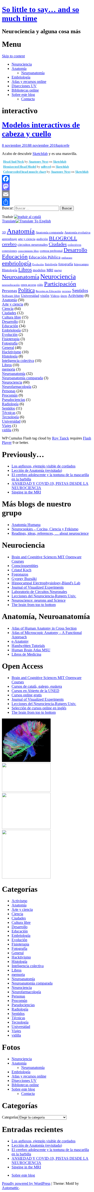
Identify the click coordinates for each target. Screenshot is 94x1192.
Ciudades (58, 244)
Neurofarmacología (16, 387)
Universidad (30, 296)
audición (42, 239)
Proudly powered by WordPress (26, 1183)
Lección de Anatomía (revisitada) (37, 470)
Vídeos (55, 296)
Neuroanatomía (33, 73)
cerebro (9, 244)
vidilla (6, 430)
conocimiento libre (28, 251)
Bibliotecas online (25, 90)
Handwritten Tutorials (28, 646)
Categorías (10, 1117)
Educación (15, 256)
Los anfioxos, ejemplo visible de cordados (43, 466)
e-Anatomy (20, 641)
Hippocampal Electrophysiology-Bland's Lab (46, 583)
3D (4, 232)
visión (44, 296)
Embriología (21, 77)
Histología (9, 270)
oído (40, 284)
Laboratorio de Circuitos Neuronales (39, 592)
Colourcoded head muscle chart (24, 171)
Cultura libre (11, 317)
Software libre (11, 296)
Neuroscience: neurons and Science (39, 600)
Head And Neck (13, 161)
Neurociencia (22, 64)
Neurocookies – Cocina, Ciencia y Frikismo (45, 529)
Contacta (28, 99)
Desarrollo (75, 250)
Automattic (10, 1188)
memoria (8, 369)
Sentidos (80, 290)
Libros (25, 270)
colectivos (74, 244)
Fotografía (10, 343)
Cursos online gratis (27, 695)
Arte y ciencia (12, 304)
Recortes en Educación (48, 291)
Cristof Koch (21, 570)
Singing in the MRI (26, 492)
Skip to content (13, 56)
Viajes (6, 426)
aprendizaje (9, 239)
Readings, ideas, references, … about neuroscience (50, 533)
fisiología (51, 264)
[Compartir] (47, 202)
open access (28, 284)
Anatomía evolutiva (77, 232)
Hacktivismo (11, 352)
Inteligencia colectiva (18, 361)
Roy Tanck (60, 438)
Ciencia (7, 308)
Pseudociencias (13, 400)
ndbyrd (46, 166)
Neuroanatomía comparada (22, 378)
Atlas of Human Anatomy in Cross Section (44, 628)
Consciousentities (25, 566)
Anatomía (19, 69)
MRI (50, 270)
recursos (66, 291)
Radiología (10, 404)
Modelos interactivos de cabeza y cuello (41, 129)
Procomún (10, 395)
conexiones (9, 251)
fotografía (65, 264)
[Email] (47, 194)
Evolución (38, 264)
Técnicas (8, 413)
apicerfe (63, 145)
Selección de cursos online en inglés (39, 708)
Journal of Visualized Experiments (38, 587)
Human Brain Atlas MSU (31, 650)
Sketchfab (40, 154)
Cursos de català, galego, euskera (37, 686)
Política (26, 290)
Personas (9, 290)
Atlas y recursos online (29, 82)
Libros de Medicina (26, 654)
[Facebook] (47, 179)
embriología (16, 263)
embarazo (66, 257)
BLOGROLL (63, 238)
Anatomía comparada (49, 232)
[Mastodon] (47, 186)
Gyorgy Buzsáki (24, 579)
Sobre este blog (23, 95)
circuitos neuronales (33, 244)
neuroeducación (11, 285)
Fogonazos (20, 574)
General (8, 348)
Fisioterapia (11, 339)
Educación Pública (44, 257)
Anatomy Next (38, 161)
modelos (39, 270)
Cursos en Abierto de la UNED (35, 691)
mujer (58, 270)
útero (63, 296)
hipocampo (81, 264)
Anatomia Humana (26, 525)
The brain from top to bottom (34, 605)
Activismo (76, 295)
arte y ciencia (26, 239)
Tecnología (10, 417)
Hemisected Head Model (19, 166)
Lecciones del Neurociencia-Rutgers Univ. (44, 596)
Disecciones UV (24, 86)
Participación (60, 283)
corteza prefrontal (51, 251)
